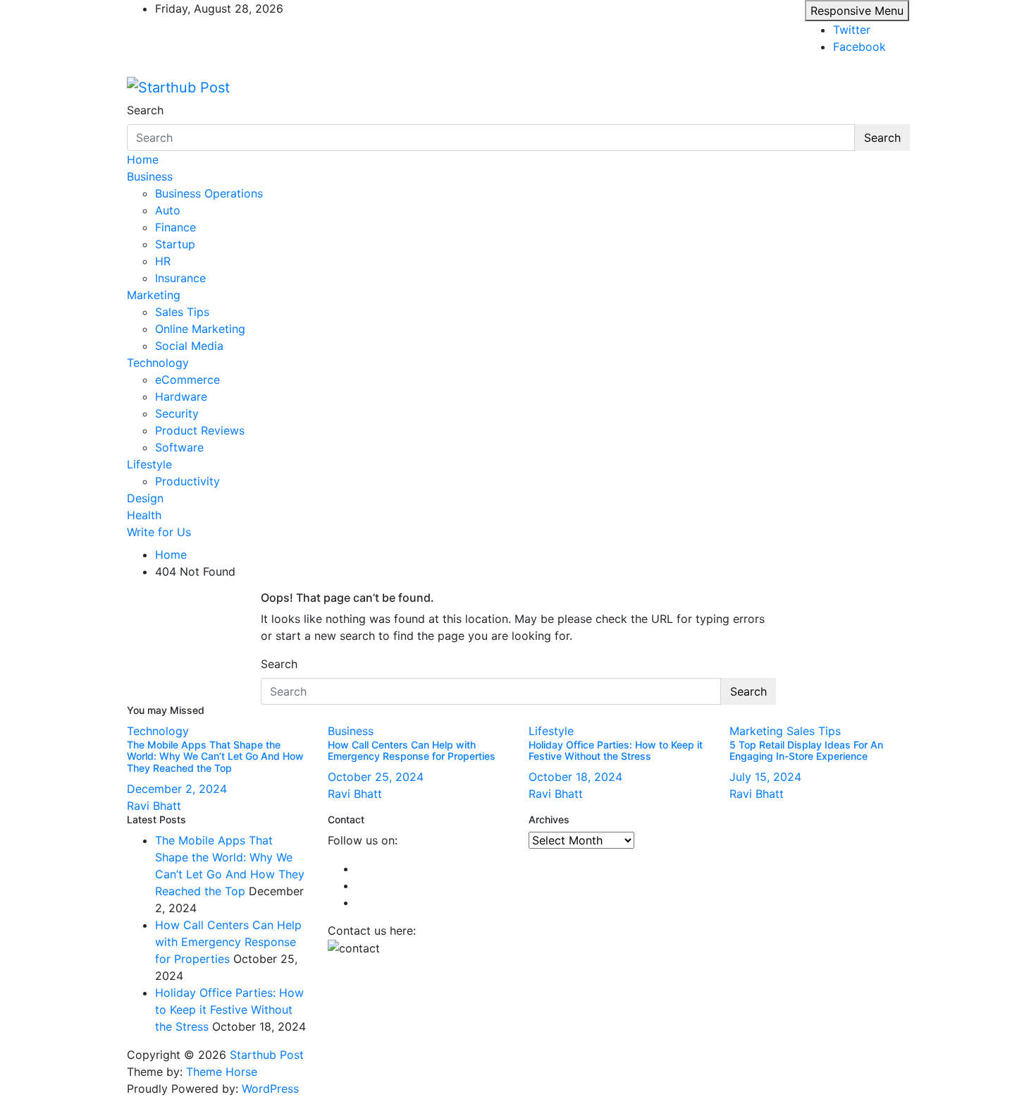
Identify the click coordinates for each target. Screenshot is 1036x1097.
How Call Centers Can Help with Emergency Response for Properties (411, 751)
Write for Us (159, 532)
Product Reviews (200, 430)
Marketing (153, 295)
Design (145, 498)
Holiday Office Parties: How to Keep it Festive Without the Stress (616, 751)
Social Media (189, 346)
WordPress (270, 1088)
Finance (175, 227)
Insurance (180, 278)
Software (179, 447)
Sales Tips (182, 312)
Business (150, 176)
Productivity (187, 481)
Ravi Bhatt (154, 806)
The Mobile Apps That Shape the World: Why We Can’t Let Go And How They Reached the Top (215, 757)
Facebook (859, 47)
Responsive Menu (857, 11)
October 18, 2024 (575, 777)
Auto (167, 210)
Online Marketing (200, 329)
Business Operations (209, 193)
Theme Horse (221, 1072)
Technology (158, 363)
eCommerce (187, 379)
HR (163, 261)
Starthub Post (267, 1055)
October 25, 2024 (376, 777)
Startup (175, 244)
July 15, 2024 (765, 777)
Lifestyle (149, 464)
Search (145, 110)
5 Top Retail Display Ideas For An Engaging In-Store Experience (806, 751)
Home (143, 159)
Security (177, 413)
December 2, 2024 (177, 789)
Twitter (851, 30)
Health (144, 515)
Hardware (181, 396)
